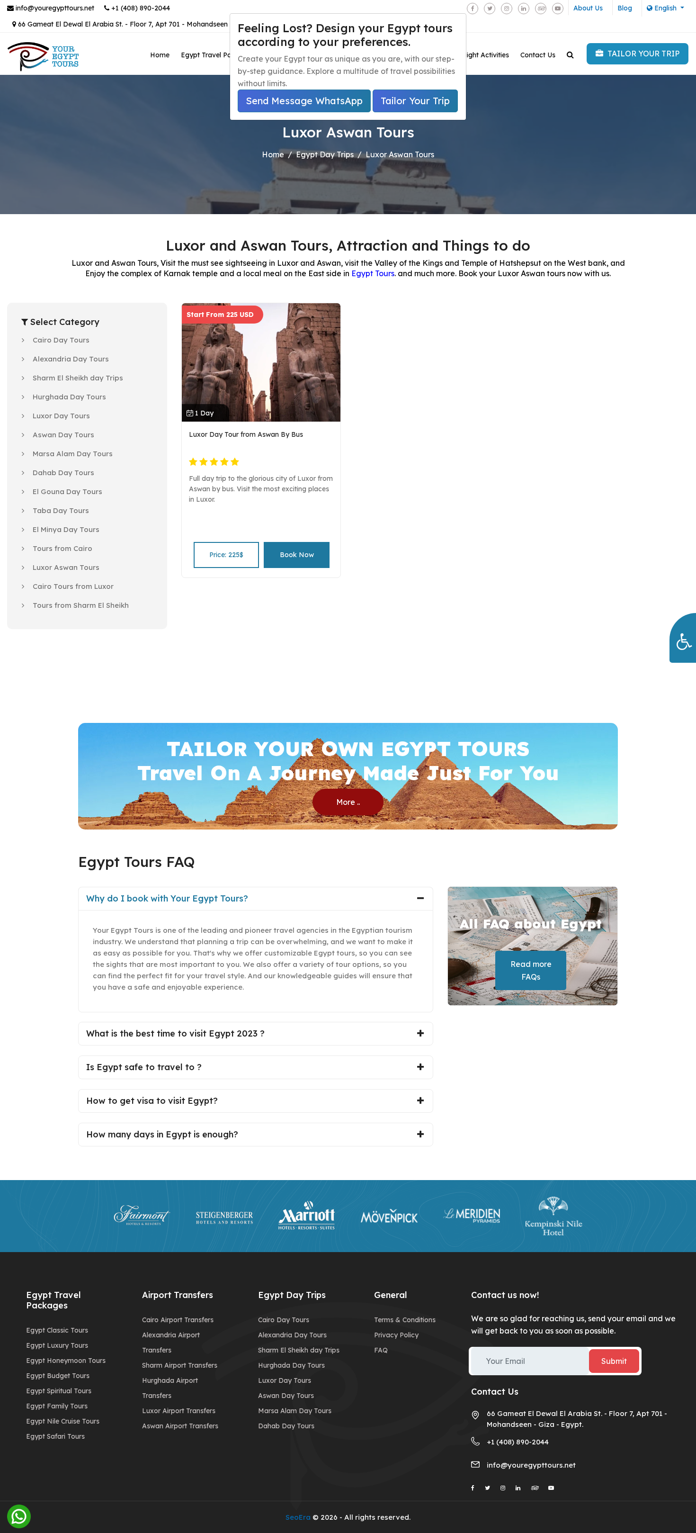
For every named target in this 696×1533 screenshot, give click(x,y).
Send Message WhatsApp (304, 101)
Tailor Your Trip (415, 101)
